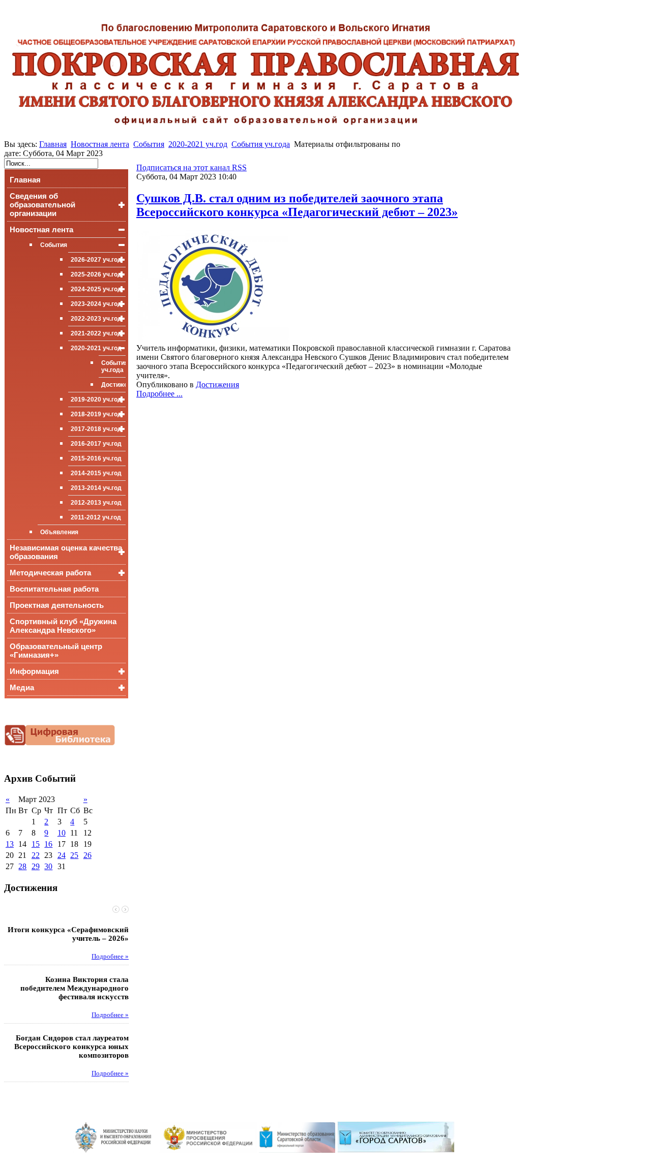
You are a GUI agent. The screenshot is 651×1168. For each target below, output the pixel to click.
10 (61, 832)
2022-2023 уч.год (96, 318)
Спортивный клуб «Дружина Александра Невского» (63, 625)
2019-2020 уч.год (96, 399)
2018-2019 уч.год (96, 414)
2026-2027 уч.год (96, 259)
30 (48, 866)
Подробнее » (110, 956)
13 (10, 844)
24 (61, 855)
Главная (53, 144)
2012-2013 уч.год (96, 502)
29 (36, 866)
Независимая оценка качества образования (66, 552)
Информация (34, 671)
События (148, 144)
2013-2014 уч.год (96, 487)
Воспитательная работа (54, 589)
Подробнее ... (159, 393)
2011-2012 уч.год (96, 517)
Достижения (113, 384)
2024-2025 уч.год (96, 289)
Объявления (59, 532)
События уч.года (260, 144)
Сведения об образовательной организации (42, 205)
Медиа (22, 687)
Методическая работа (50, 572)
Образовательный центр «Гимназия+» (56, 650)
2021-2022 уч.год (96, 333)
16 (48, 844)
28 (22, 866)
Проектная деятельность (57, 605)
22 (36, 855)
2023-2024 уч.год (96, 304)
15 (36, 844)
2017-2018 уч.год (96, 429)
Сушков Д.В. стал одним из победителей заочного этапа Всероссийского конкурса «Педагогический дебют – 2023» (297, 205)
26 (87, 855)
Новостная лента (100, 144)
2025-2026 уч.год (96, 274)
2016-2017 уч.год (96, 443)
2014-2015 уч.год (96, 473)
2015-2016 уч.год (96, 458)
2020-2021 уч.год (197, 144)
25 (74, 855)
